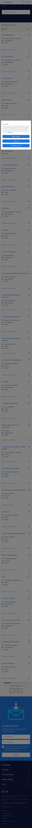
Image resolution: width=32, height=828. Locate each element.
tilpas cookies (16, 136)
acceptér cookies (16, 145)
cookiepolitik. (10, 132)
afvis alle (16, 141)
